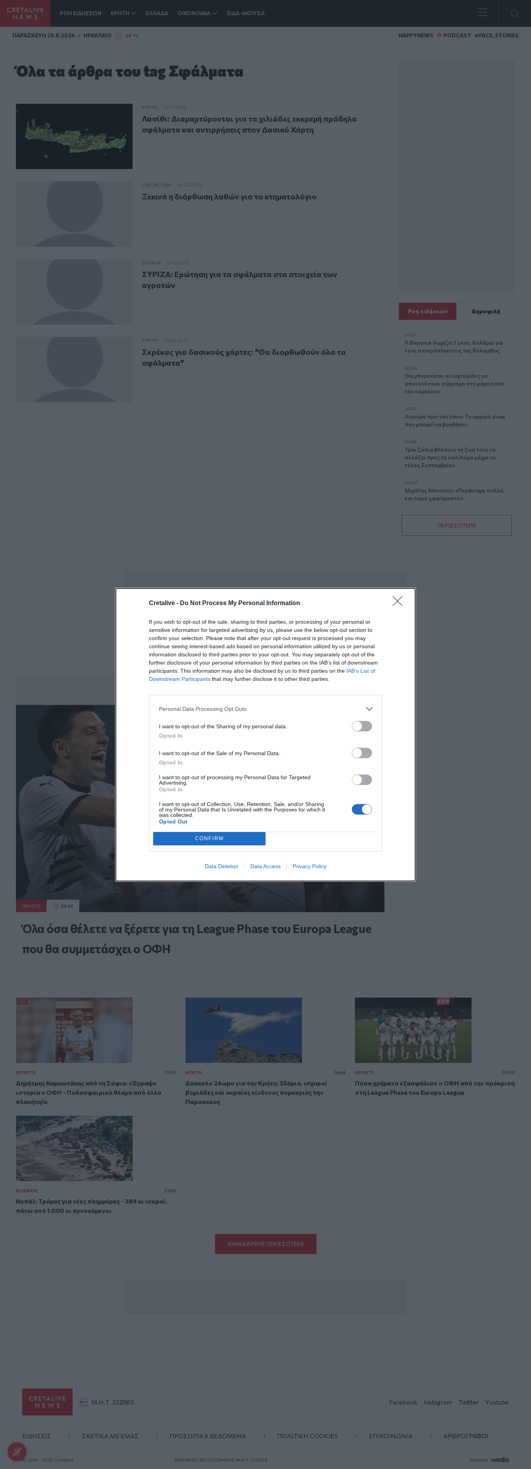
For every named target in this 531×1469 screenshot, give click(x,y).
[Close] (400, 603)
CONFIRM (209, 838)
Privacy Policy (310, 866)
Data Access (265, 866)
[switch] (362, 726)
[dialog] (265, 734)
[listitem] (265, 709)
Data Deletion (221, 866)
